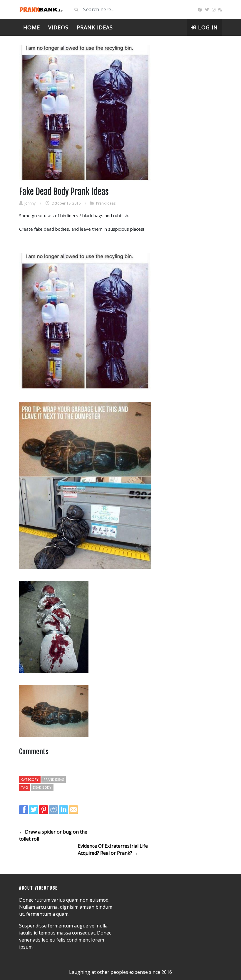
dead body (42, 787)
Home (31, 27)
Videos (58, 27)
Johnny (30, 203)
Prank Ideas (95, 27)
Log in (207, 27)
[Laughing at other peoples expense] (41, 9)
